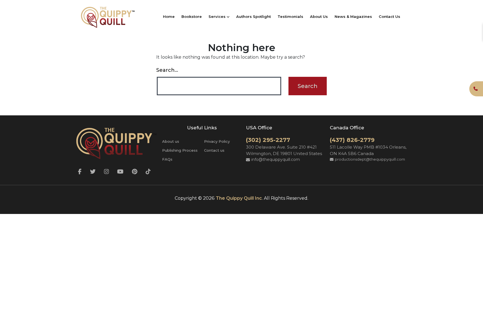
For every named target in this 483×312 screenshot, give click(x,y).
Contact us (214, 150)
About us (170, 141)
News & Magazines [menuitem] (353, 16)
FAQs (167, 159)
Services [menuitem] (218, 16)
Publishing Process (180, 150)
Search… (167, 70)
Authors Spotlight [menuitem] (253, 16)
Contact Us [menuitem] (389, 16)
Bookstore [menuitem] (191, 16)
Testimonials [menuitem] (290, 16)
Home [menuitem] (169, 16)
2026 (209, 198)
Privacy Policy (217, 141)
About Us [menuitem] (319, 16)
